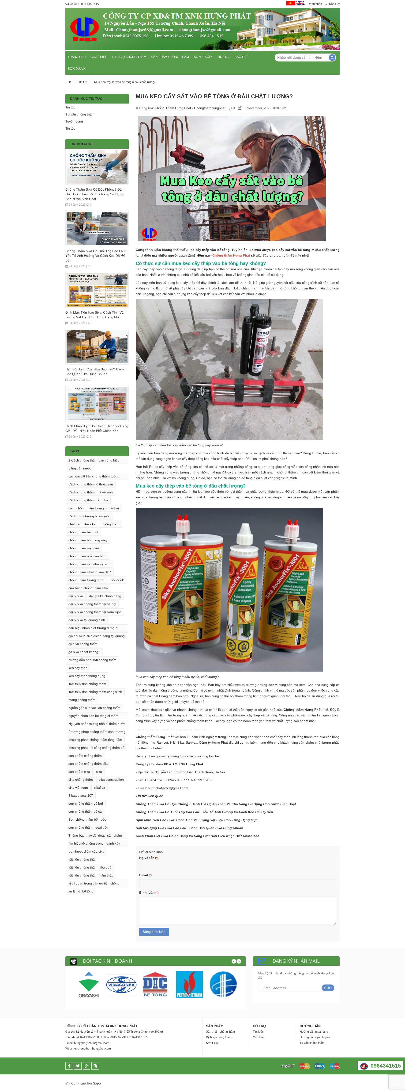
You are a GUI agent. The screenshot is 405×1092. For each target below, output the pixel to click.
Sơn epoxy (203, 57)
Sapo (97, 1083)
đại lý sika (75, 596)
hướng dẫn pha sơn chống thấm (92, 660)
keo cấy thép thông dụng (86, 676)
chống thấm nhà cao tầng (87, 556)
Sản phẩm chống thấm (170, 57)
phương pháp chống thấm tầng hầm (95, 740)
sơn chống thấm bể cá (85, 811)
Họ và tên (146, 858)
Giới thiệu (98, 57)
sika (99, 771)
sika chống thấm (80, 779)
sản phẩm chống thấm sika (88, 763)
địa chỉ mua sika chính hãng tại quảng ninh (96, 636)
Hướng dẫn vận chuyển (315, 1037)
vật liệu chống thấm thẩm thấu (90, 875)
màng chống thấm (81, 700)
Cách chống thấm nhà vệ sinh (90, 492)
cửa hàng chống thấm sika (88, 588)
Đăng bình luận (154, 932)
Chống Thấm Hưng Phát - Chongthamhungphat (190, 108)
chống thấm (110, 524)
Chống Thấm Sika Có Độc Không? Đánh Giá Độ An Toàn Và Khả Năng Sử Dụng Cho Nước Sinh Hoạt (95, 194)
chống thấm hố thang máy (87, 540)
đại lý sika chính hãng (105, 596)
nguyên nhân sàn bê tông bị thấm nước (93, 716)
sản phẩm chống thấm (85, 755)
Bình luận (147, 892)
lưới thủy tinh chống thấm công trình (95, 692)
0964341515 (386, 1066)
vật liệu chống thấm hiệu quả (89, 867)
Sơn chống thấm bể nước (87, 819)
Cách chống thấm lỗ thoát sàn (90, 484)
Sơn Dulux (77, 68)
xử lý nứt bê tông (81, 891)
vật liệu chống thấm (83, 859)
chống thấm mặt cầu (83, 548)
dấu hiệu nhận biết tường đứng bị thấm (93, 628)
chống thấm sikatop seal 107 (89, 572)
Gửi (327, 987)
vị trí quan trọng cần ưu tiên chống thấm (94, 884)
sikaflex (99, 787)
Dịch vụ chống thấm (129, 57)
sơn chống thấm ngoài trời (88, 827)
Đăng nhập (315, 4)
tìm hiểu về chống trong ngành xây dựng (94, 844)
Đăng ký (334, 4)
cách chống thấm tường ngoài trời (93, 508)
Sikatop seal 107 (80, 795)
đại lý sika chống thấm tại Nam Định (95, 612)
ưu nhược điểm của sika (86, 851)
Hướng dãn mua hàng (314, 1031)
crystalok (117, 580)
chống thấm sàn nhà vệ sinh (89, 564)
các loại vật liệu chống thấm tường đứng (94, 477)
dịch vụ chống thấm (83, 644)
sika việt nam (78, 787)
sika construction (111, 779)
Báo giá (241, 57)
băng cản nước (79, 468)
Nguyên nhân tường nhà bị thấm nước (96, 724)
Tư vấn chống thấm (79, 114)
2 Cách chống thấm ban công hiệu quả (94, 461)
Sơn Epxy (212, 1043)
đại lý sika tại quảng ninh (86, 620)
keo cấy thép (77, 668)
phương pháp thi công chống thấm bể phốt (96, 748)
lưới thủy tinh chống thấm (87, 684)
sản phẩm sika (79, 771)
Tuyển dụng (74, 121)
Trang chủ (77, 57)
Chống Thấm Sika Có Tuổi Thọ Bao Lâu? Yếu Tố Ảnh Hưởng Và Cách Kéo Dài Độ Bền (96, 255)
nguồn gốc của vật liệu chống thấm (94, 708)
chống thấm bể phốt (83, 532)
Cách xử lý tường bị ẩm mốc (89, 516)
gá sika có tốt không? (84, 652)
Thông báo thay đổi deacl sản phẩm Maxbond (95, 836)
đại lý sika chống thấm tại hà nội (92, 604)
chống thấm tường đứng (86, 580)
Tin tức (223, 57)
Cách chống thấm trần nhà (88, 500)
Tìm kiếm (258, 1031)
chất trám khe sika (82, 524)
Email (143, 875)
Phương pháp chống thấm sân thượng (96, 732)
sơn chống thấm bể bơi (85, 803)
